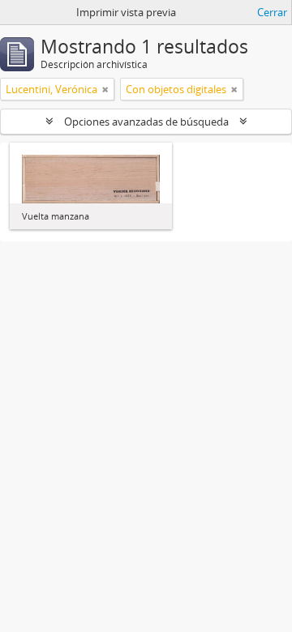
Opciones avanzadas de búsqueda (146, 121)
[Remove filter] (105, 89)
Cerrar (272, 12)
